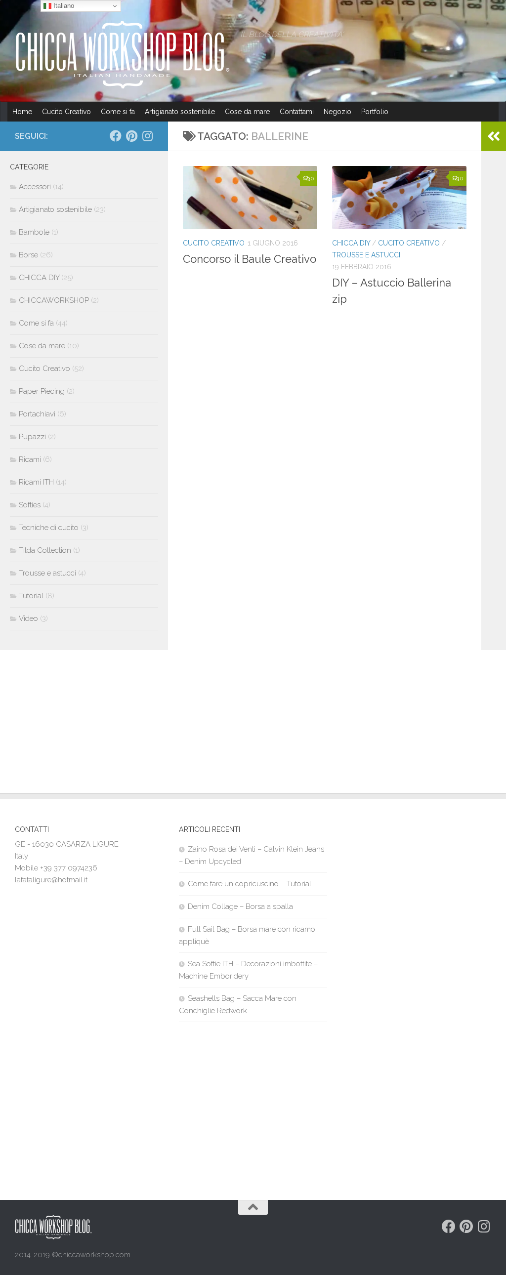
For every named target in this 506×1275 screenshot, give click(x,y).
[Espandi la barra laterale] (493, 136)
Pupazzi (32, 436)
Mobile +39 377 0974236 (56, 868)
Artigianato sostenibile (180, 112)
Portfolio (374, 112)
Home (22, 112)
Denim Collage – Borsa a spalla (240, 906)
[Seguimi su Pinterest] (131, 136)
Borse (28, 254)
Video (28, 618)
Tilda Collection (45, 550)
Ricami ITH (36, 482)
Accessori (35, 186)
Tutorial (31, 595)
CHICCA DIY (351, 243)
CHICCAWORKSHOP (54, 300)
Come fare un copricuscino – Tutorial (249, 883)
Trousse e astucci (366, 255)
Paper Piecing (42, 391)
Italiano (62, 5)
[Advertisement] (253, 724)
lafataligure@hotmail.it (51, 879)
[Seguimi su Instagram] (147, 136)
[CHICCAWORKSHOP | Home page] (122, 54)
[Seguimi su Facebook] (116, 136)
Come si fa (118, 112)
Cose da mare (247, 112)
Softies (30, 504)
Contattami (297, 112)
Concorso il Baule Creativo (249, 258)
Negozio (337, 112)
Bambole (34, 232)
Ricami (30, 459)
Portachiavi (37, 414)
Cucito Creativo (66, 112)
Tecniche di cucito (49, 527)
